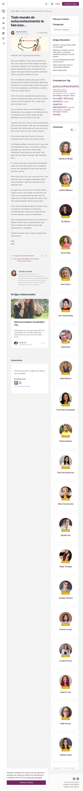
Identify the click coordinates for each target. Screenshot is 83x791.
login (32, 371)
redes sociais (57, 110)
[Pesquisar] (46, 4)
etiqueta (66, 95)
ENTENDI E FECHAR (26, 782)
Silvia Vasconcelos (65, 504)
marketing (57, 101)
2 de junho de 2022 (22, 34)
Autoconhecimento (28, 256)
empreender (72, 93)
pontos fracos (26, 261)
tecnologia (57, 112)
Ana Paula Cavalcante (65, 410)
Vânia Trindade (65, 567)
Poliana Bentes (65, 441)
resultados (67, 110)
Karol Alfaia (65, 253)
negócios (57, 104)
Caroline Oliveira (65, 598)
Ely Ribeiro (65, 221)
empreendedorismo (60, 91)
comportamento (57, 89)
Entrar (57, 4)
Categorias (58, 24)
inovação (58, 98)
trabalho (65, 112)
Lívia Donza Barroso (65, 472)
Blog (17, 11)
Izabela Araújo (66, 755)
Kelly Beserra (65, 378)
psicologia (71, 107)
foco (31, 259)
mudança (66, 101)
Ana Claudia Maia (65, 316)
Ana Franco (66, 284)
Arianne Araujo (65, 629)
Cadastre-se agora (70, 4)
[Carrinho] (52, 4)
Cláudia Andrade (21, 32)
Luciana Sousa (65, 661)
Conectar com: (20, 379)
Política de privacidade (34, 777)
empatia (64, 89)
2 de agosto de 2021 (25, 344)
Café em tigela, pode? (60, 70)
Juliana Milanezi (65, 190)
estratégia (57, 95)
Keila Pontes (65, 723)
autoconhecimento (23, 259)
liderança (68, 98)
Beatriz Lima (65, 692)
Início (12, 11)
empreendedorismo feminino (60, 93)
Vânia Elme (65, 347)
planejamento (60, 107)
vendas (57, 114)
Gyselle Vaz (23, 342)
